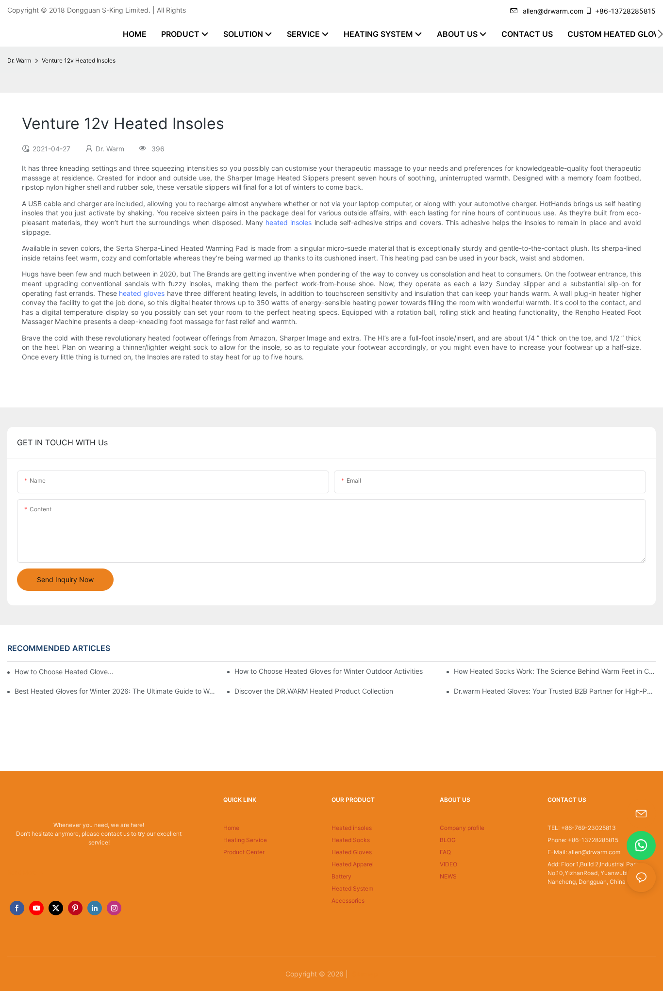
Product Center (244, 852)
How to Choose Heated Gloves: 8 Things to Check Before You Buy (65, 671)
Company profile (462, 827)
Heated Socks (351, 840)
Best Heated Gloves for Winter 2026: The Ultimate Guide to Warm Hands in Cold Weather (115, 691)
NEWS (448, 876)
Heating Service (245, 840)
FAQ (445, 852)
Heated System (352, 888)
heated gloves (142, 293)
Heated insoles (352, 827)
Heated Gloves (352, 852)
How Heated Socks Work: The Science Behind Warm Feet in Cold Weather (555, 671)
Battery (341, 876)
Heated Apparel (353, 864)
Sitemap (364, 974)
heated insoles (288, 222)
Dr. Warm (19, 60)
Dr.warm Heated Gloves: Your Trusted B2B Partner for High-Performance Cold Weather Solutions (555, 691)
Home (231, 827)
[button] (660, 34)
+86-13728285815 (625, 11)
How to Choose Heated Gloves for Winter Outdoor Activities (328, 671)
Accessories (348, 900)
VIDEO (448, 864)
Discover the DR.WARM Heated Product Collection (313, 691)
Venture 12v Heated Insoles (79, 60)
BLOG (448, 840)
